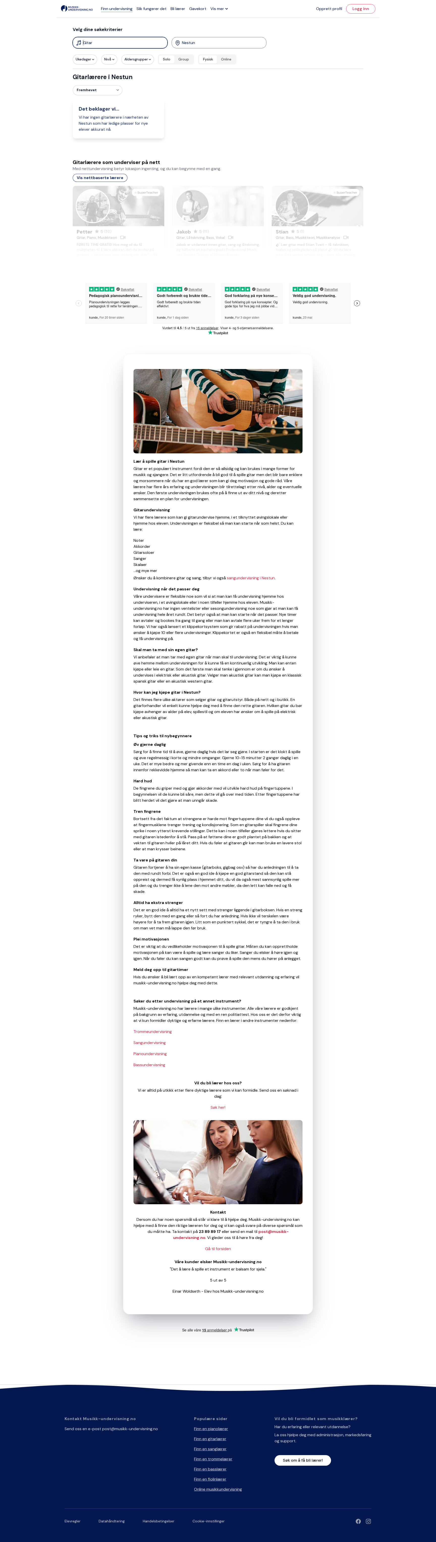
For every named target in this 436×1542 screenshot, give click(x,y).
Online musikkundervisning (218, 1489)
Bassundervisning (149, 1064)
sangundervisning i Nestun (251, 578)
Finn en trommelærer (213, 1459)
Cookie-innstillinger (209, 1521)
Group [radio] (183, 59)
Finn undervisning (116, 8)
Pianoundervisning (150, 1053)
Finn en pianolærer (211, 1428)
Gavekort (197, 8)
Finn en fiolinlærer (210, 1479)
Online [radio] (226, 59)
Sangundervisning (149, 1042)
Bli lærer (178, 8)
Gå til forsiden (218, 1248)
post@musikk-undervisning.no (130, 1428)
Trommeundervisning (152, 1031)
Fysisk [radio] (208, 59)
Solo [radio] (166, 59)
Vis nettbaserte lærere (100, 177)
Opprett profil (329, 8)
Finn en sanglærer (210, 1449)
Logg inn (360, 8)
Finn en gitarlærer (210, 1439)
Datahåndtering (112, 1521)
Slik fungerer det (152, 8)
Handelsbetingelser (158, 1521)
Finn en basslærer (210, 1469)
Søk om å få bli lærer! (303, 1460)
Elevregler (72, 1521)
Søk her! (218, 1107)
